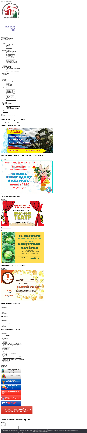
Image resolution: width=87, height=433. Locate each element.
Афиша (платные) (7, 66)
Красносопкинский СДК (11, 62)
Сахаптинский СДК (10, 59)
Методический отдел (8, 67)
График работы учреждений (9, 339)
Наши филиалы (6, 50)
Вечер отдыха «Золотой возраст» (10, 303)
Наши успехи (9, 46)
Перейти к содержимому (6, 1)
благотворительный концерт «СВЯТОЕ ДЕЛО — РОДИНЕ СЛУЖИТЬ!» (22, 155)
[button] (43, 77)
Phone (2, 425)
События (5, 342)
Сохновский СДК (10, 60)
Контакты (5, 74)
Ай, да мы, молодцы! (7, 310)
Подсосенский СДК (10, 54)
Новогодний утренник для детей (10, 196)
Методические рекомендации (13, 68)
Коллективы (6, 73)
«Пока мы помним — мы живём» (10, 329)
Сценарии (8, 69)
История (8, 45)
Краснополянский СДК (11, 61)
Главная (5, 41)
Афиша (5, 65)
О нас (4, 43)
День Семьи (4, 316)
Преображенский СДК (11, 51)
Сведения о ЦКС (10, 44)
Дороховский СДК (10, 55)
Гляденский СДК (10, 52)
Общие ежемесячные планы (12, 71)
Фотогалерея (9, 48)
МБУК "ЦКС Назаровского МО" (13, 120)
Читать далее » (4, 159)
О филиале (5, 338)
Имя (2, 422)
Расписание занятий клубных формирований (13, 345)
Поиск (2, 115)
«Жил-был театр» (6, 228)
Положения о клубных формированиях (12, 344)
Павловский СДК (10, 57)
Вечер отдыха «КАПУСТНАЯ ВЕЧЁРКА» (13, 265)
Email (2, 424)
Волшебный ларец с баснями (9, 322)
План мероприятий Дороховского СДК (12, 343)
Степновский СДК (10, 56)
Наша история (6, 347)
